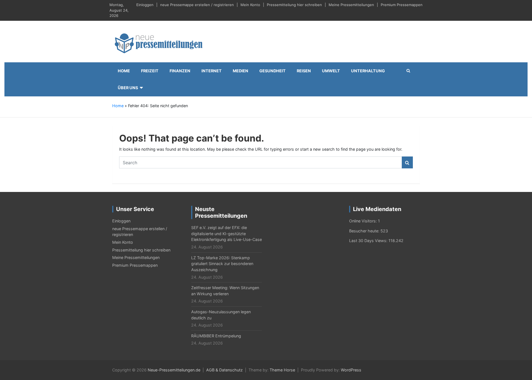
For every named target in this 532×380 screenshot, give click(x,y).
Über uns (128, 87)
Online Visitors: (363, 221)
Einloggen (145, 4)
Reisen (304, 70)
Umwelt (331, 70)
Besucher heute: (364, 230)
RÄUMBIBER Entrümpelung (216, 335)
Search (407, 162)
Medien (240, 70)
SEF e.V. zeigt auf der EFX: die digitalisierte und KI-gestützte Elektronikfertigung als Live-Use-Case (226, 233)
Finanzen (180, 70)
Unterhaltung (368, 70)
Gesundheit (272, 70)
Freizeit (149, 70)
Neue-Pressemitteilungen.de (174, 370)
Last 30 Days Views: (368, 240)
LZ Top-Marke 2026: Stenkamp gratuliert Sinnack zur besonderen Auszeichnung (222, 263)
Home (124, 70)
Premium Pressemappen (402, 4)
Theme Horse (282, 370)
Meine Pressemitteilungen (351, 4)
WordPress (351, 370)
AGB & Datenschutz (224, 370)
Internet (211, 70)
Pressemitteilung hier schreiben (294, 4)
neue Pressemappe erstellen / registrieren (197, 4)
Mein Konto (250, 4)
